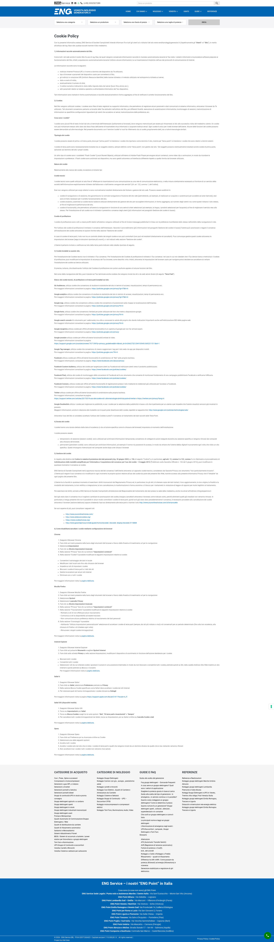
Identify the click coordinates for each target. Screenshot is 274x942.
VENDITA (172, 11)
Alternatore (145, 839)
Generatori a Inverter (62, 787)
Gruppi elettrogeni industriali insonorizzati (70, 810)
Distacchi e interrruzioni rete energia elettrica (199, 804)
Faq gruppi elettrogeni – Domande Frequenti (158, 783)
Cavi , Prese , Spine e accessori (65, 778)
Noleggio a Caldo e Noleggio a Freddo (155, 854)
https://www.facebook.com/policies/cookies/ (109, 370)
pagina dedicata (87, 581)
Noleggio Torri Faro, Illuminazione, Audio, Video (115, 810)
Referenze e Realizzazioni (191, 778)
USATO (186, 11)
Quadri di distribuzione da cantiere (67, 825)
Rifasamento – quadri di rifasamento (155, 857)
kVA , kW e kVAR (147, 851)
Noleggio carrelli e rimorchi (107, 787)
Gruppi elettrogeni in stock (64, 807)
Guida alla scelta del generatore (152, 778)
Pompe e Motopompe (62, 816)
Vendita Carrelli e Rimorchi (64, 848)
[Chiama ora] (267, 935)
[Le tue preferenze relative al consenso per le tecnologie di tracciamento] (271, 706)
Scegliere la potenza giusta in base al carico (158, 791)
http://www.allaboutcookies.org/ (78, 517)
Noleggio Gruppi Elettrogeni (107, 778)
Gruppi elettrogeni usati (63, 813)
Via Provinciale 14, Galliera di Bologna (137, 907)
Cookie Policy (214, 939)
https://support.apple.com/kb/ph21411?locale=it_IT (107, 697)
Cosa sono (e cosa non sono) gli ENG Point (137, 890)
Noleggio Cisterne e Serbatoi (108, 796)
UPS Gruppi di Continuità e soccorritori (69, 845)
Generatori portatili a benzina (65, 790)
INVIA (204, 22)
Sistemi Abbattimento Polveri (65, 833)
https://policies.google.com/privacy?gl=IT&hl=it (110, 289)
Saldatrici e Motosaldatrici (64, 831)
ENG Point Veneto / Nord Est (123, 904)
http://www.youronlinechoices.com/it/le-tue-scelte (158, 503)
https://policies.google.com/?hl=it (105, 352)
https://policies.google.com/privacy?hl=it (107, 306)
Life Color (66, 940)
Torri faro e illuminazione (63, 842)
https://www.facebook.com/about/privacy (108, 361)
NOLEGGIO (157, 11)
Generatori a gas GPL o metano (66, 784)
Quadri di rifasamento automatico (67, 828)
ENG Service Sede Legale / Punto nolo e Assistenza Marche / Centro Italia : (116, 893)
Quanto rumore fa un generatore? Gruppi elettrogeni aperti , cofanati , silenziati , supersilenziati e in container (156, 809)
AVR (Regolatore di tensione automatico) (156, 845)
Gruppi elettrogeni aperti (63, 804)
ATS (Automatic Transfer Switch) (153, 842)
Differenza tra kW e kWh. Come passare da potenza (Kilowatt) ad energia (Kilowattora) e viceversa (158, 863)
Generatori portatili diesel (63, 793)
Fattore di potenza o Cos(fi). (152, 848)
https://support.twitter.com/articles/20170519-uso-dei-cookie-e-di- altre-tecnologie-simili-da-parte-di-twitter (95, 399)
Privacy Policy (202, 939)
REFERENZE (212, 11)
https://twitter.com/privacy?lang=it (150, 399)
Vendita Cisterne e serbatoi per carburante (70, 851)
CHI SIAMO (140, 11)
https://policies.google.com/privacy (105, 332)
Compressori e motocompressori (66, 781)
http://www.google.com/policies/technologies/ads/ (168, 410)
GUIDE (197, 11)
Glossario (143, 835)
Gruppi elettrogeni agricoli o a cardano (69, 801)
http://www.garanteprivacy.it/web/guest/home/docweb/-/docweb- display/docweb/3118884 (101, 523)
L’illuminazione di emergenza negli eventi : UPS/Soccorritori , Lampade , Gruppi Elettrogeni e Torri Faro (157, 829)
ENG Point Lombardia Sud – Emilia (117, 900)
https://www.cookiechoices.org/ (78, 520)
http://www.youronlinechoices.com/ (79, 514)
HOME (128, 11)
